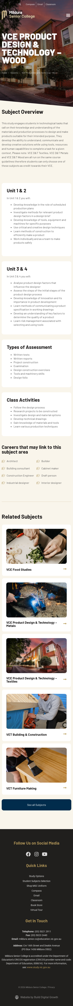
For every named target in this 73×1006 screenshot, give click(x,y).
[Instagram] (36, 854)
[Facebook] (28, 854)
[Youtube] (44, 854)
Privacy (51, 987)
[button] (68, 15)
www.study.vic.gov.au (38, 967)
